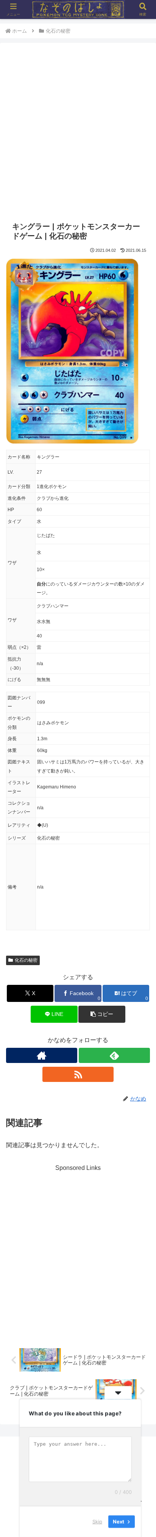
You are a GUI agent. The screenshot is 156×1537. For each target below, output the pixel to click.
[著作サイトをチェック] (41, 1055)
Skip (97, 1521)
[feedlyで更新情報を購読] (114, 1055)
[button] (101, 1014)
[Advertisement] (78, 133)
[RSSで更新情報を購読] (78, 1074)
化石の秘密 (26, 960)
